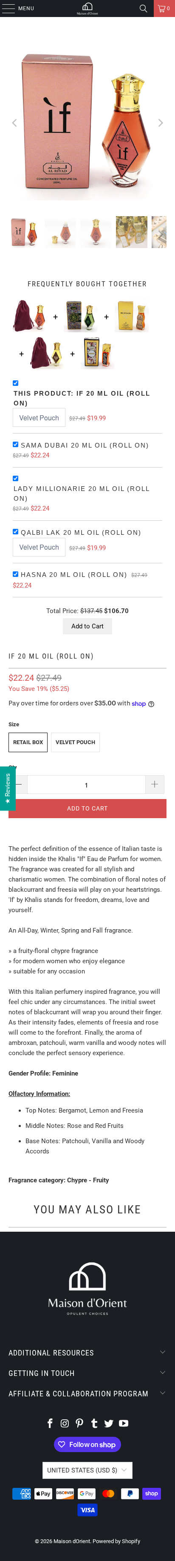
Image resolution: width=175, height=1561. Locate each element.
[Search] (143, 8)
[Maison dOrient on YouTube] (124, 1424)
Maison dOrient (72, 1541)
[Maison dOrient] (87, 8)
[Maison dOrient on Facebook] (50, 1424)
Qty (12, 767)
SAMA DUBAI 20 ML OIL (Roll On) (85, 445)
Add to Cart (87, 626)
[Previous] (15, 123)
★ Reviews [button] (7, 788)
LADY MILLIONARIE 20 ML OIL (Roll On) (82, 493)
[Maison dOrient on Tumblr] (94, 1424)
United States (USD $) (82, 1470)
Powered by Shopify (116, 1541)
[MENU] (4, 8)
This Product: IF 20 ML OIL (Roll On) (82, 398)
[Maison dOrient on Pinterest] (79, 1424)
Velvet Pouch (75, 742)
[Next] (160, 123)
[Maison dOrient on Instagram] (65, 1424)
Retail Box (28, 742)
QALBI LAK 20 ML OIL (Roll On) (81, 532)
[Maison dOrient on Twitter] (109, 1424)
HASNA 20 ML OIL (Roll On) (74, 574)
